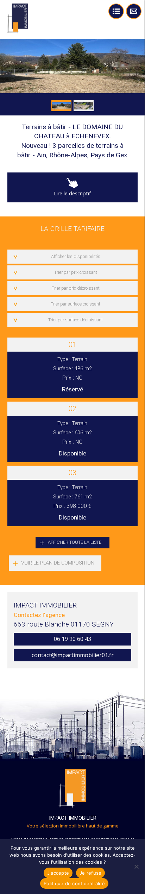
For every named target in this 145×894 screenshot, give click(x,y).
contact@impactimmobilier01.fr (73, 655)
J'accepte (58, 873)
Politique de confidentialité (74, 883)
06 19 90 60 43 (72, 639)
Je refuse (90, 873)
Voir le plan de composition (57, 563)
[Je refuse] (136, 866)
